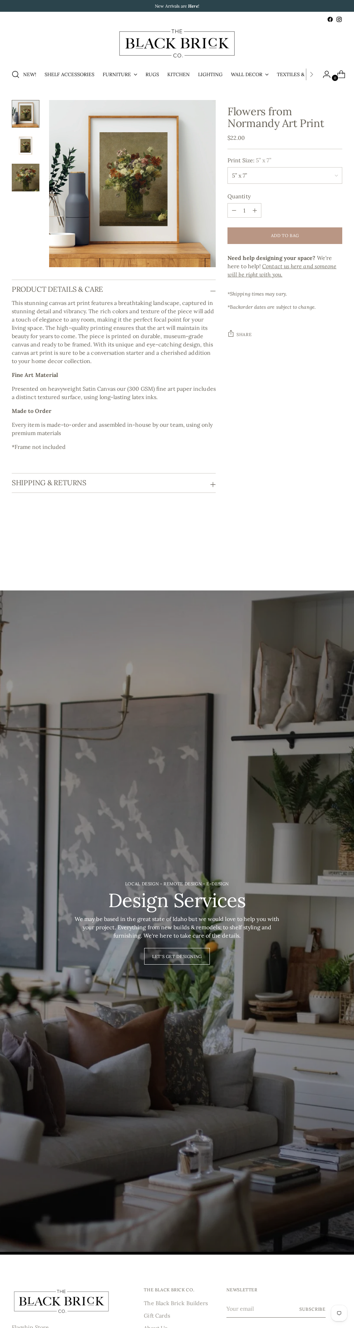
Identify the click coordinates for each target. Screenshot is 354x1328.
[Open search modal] (15, 74)
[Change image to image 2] (25, 146)
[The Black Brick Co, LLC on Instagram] (339, 19)
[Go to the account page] (324, 74)
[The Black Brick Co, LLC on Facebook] (330, 19)
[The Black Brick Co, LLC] (177, 43)
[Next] (311, 74)
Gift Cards (157, 1315)
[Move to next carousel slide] (336, 553)
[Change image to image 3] (25, 177)
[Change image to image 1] (25, 114)
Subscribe (312, 1309)
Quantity (239, 196)
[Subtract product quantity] (255, 210)
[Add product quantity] (234, 210)
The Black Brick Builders (176, 1303)
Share (244, 334)
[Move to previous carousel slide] (320, 553)
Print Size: (249, 160)
